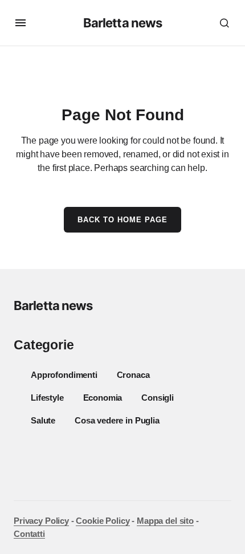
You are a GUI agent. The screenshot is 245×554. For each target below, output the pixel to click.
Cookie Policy (102, 521)
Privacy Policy (41, 521)
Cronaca (133, 375)
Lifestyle (47, 397)
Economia (102, 397)
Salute (43, 420)
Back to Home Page (122, 219)
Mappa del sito (165, 521)
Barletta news (122, 22)
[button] (20, 23)
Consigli (157, 397)
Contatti (29, 534)
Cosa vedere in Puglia (117, 420)
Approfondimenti (64, 375)
